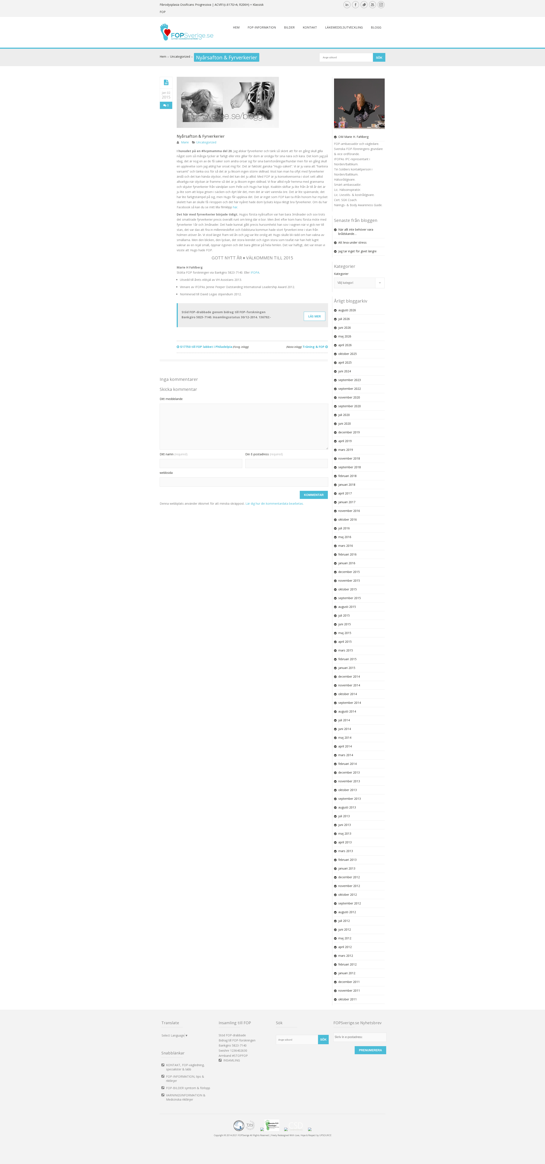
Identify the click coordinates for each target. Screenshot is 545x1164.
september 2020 (349, 406)
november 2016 (349, 511)
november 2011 (349, 990)
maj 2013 (344, 833)
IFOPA (255, 272)
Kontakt (310, 27)
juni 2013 (344, 825)
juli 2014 (344, 720)
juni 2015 (344, 624)
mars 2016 (345, 546)
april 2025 (345, 362)
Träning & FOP (305, 347)
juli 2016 (344, 528)
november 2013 (349, 781)
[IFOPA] (262, 1130)
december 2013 (349, 772)
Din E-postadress (264, 454)
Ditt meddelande (171, 399)
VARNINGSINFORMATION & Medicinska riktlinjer (185, 1097)
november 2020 (349, 397)
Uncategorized (180, 56)
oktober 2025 (347, 354)
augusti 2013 (347, 807)
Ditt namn (174, 454)
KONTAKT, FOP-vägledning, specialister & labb (185, 1067)
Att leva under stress (352, 242)
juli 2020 (344, 415)
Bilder (289, 27)
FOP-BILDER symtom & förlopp (188, 1088)
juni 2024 (344, 371)
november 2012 (349, 886)
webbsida (166, 473)
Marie (185, 142)
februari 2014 (347, 764)
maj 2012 (344, 938)
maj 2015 (344, 633)
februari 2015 (347, 659)
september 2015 (349, 598)
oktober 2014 (347, 694)
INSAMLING (231, 1060)
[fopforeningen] (274, 1130)
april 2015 (345, 642)
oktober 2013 (347, 790)
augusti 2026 (347, 310)
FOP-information (262, 27)
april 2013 (345, 842)
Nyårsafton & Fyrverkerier (201, 136)
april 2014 (345, 746)
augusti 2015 (347, 607)
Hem (236, 27)
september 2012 (349, 903)
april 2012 (345, 947)
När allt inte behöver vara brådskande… (355, 231)
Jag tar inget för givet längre (357, 251)
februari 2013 (347, 860)
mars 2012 (345, 956)
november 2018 (349, 458)
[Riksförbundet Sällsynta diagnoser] (286, 1130)
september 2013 (349, 799)
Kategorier (341, 274)
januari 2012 (346, 973)
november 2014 (349, 685)
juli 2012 (344, 921)
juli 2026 (344, 319)
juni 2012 (344, 929)
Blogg (376, 27)
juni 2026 (344, 328)
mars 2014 (345, 755)
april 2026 (345, 345)
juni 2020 (344, 423)
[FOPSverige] (187, 40)
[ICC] (239, 1130)
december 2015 (349, 572)
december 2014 (349, 676)
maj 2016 (344, 537)
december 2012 (349, 877)
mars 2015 (345, 650)
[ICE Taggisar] (309, 1130)
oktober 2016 (347, 519)
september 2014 (349, 703)
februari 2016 (347, 554)
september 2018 (349, 467)
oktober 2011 (347, 999)
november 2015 (349, 580)
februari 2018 (347, 476)
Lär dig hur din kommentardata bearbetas (274, 503)
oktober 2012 (347, 895)
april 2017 (345, 493)
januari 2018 (346, 485)
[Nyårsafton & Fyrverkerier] (166, 82)
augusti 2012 (347, 912)
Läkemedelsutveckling (344, 27)
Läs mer (314, 316)
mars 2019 (345, 450)
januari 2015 (346, 668)
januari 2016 (346, 563)
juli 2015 (344, 615)
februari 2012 (347, 964)
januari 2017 (346, 502)
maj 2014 (344, 738)
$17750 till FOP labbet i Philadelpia (214, 347)
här (235, 207)
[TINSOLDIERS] (252, 1130)
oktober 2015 (347, 589)
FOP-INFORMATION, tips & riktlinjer (185, 1078)
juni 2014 (344, 729)
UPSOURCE (325, 1135)
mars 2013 (345, 851)
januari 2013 (346, 868)
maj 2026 (344, 336)
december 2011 (349, 982)
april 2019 (345, 441)
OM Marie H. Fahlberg (353, 137)
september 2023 (349, 380)
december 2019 (349, 432)
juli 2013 (344, 816)
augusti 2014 (347, 711)
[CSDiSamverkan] (297, 1130)
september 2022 (349, 389)
